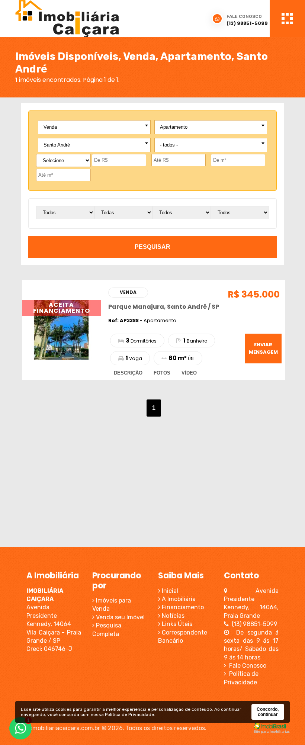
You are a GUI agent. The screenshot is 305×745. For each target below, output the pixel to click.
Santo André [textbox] (57, 145)
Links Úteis (176, 623)
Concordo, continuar (268, 712)
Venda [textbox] (50, 127)
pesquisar (152, 247)
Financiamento (182, 607)
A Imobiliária (178, 599)
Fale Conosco (246, 665)
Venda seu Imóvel (119, 617)
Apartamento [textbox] (173, 127)
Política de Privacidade (129, 714)
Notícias (172, 615)
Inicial (169, 590)
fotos (162, 373)
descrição (128, 373)
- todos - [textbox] (169, 145)
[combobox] (94, 127)
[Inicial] (95, 18)
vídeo (189, 373)
